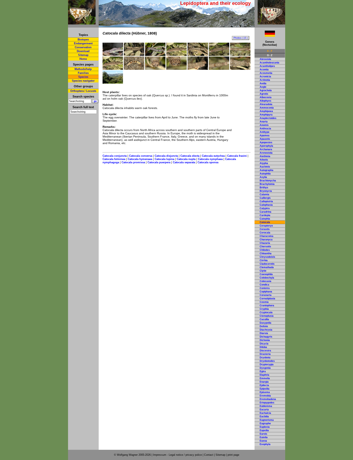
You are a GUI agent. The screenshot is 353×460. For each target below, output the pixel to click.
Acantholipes (267, 66)
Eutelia (264, 437)
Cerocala (265, 232)
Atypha (264, 163)
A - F (269, 51)
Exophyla (265, 444)
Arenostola (266, 152)
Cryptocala (266, 312)
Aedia (263, 83)
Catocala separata (184, 162)
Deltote (264, 326)
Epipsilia (264, 388)
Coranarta (265, 295)
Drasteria (265, 354)
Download (83, 51)
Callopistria (266, 201)
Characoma (266, 236)
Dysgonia (265, 368)
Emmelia (265, 378)
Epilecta (264, 385)
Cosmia (264, 302)
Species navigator (83, 80)
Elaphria (264, 374)
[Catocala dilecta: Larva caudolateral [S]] (240, 68)
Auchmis (265, 166)
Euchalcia (265, 413)
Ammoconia (267, 107)
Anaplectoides (268, 118)
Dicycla (264, 343)
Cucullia (264, 319)
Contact (208, 454)
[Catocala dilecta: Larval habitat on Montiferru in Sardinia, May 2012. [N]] (113, 82)
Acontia (264, 69)
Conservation (83, 47)
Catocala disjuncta (166, 155)
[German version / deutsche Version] (265, 35)
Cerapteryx (266, 225)
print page (233, 454)
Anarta (264, 121)
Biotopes (83, 39)
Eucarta (264, 409)
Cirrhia (264, 260)
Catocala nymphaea (210, 159)
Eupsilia (264, 430)
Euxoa (263, 440)
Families (83, 72)
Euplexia (265, 427)
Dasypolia (265, 322)
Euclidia (264, 416)
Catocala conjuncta (115, 155)
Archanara (266, 149)
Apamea (264, 135)
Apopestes (266, 142)
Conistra (265, 288)
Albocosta (265, 97)
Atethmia (265, 156)
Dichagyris (266, 336)
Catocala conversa (140, 155)
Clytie (263, 270)
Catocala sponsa (208, 162)
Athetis (264, 159)
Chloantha (265, 253)
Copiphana (266, 291)
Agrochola (266, 90)
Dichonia (265, 340)
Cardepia (265, 215)
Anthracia (265, 128)
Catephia (265, 218)
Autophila (265, 173)
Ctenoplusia (267, 315)
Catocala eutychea (213, 155)
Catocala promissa (133, 162)
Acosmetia (266, 73)
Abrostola (265, 59)
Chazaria (265, 243)
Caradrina (265, 211)
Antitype (264, 132)
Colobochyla (267, 277)
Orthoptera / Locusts (83, 90)
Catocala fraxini (237, 155)
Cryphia (264, 309)
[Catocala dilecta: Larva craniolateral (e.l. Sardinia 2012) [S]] (198, 68)
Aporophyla (266, 145)
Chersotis (265, 246)
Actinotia (265, 80)
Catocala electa (189, 155)
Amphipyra (266, 114)
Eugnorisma (267, 420)
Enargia (264, 381)
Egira (263, 371)
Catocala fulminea (114, 159)
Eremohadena (268, 399)
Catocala (265, 222)
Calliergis (265, 198)
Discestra (265, 350)
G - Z (269, 55)
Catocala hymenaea (140, 159)
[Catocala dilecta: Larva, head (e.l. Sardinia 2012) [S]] (155, 68)
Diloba (263, 347)
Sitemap (83, 55)
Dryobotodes (267, 361)
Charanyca (266, 239)
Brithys (264, 187)
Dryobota (265, 357)
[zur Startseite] (82, 23)
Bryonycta (266, 191)
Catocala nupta (186, 159)
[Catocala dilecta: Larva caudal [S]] (219, 68)
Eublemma (266, 406)
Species (83, 76)
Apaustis (265, 139)
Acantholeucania (269, 62)
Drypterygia (267, 364)
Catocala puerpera (158, 162)
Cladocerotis (267, 263)
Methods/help (83, 69)
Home (83, 58)
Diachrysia (266, 329)
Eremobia (265, 395)
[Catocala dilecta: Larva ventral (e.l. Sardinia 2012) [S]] (134, 68)
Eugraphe (265, 423)
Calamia (264, 194)
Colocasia (265, 281)
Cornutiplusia (267, 298)
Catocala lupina (164, 159)
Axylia (263, 177)
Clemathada (267, 267)
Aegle (263, 87)
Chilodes (265, 250)
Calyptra (265, 208)
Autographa (266, 170)
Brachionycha (268, 180)
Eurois (263, 433)
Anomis (264, 125)
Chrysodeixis (267, 257)
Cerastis (265, 229)
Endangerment (83, 43)
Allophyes (265, 100)
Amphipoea (266, 111)
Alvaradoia (266, 104)
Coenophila (266, 274)
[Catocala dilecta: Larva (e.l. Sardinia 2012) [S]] (134, 55)
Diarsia (264, 333)
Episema (265, 392)
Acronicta (265, 76)
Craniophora (267, 305)
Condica (264, 284)
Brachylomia (267, 184)
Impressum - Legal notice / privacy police (178, 454)
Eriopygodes (267, 402)
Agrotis (264, 93)
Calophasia (266, 204)
